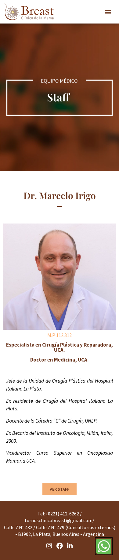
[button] (108, 12)
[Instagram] (49, 545)
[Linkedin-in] (70, 545)
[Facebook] (59, 545)
